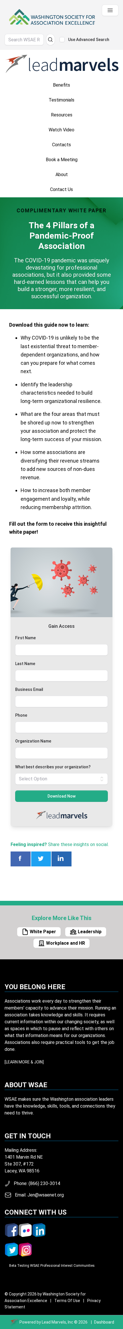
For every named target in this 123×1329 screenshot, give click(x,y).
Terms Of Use (65, 1300)
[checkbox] (62, 39)
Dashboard (104, 1322)
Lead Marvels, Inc (57, 1322)
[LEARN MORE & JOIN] (24, 1062)
